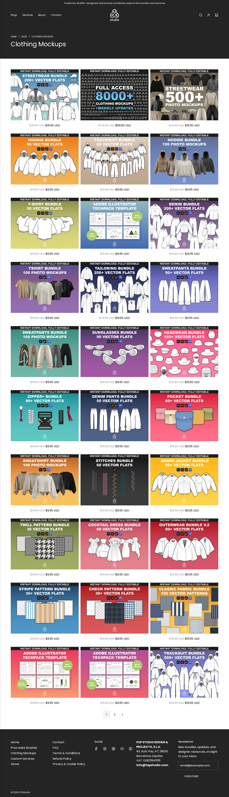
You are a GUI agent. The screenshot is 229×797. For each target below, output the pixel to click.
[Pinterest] (113, 749)
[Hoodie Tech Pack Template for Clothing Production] (114, 223)
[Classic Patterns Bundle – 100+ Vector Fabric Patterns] (184, 608)
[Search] (201, 15)
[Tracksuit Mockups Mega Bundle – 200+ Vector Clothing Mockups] (184, 672)
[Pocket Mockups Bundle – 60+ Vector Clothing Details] (184, 415)
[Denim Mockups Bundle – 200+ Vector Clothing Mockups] (184, 223)
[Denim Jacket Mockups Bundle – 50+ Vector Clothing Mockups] (184, 479)
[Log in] (209, 15)
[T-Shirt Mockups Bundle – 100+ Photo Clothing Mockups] (45, 287)
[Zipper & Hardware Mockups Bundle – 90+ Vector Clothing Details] (45, 415)
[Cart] (216, 15)
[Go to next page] (122, 715)
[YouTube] (122, 749)
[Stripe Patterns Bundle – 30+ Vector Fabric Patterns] (45, 608)
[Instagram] (105, 749)
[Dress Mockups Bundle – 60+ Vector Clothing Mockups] (114, 543)
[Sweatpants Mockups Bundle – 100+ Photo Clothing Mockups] (45, 351)
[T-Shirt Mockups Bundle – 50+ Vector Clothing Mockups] (45, 223)
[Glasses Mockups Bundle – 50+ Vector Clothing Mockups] (114, 351)
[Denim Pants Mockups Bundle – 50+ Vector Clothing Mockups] (114, 415)
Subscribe (191, 776)
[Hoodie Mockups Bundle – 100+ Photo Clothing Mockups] (184, 159)
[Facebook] (96, 749)
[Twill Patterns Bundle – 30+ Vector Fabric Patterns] (45, 543)
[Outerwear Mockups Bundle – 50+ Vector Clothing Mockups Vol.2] (184, 543)
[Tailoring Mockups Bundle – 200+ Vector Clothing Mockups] (114, 287)
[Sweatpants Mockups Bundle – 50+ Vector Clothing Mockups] (184, 287)
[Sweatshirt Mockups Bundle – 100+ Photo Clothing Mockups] (45, 479)
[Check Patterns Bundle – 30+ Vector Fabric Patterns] (114, 608)
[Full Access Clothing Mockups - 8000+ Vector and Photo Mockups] (114, 94)
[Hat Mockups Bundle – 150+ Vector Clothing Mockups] (184, 351)
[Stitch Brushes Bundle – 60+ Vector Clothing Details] (114, 479)
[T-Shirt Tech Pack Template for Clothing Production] (114, 672)
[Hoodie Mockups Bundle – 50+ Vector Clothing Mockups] (45, 159)
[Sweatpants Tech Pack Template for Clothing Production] (45, 672)
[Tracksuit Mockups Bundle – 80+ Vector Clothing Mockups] (114, 159)
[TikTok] (131, 749)
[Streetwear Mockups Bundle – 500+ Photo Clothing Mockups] (184, 94)
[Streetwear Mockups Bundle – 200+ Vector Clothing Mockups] (45, 94)
